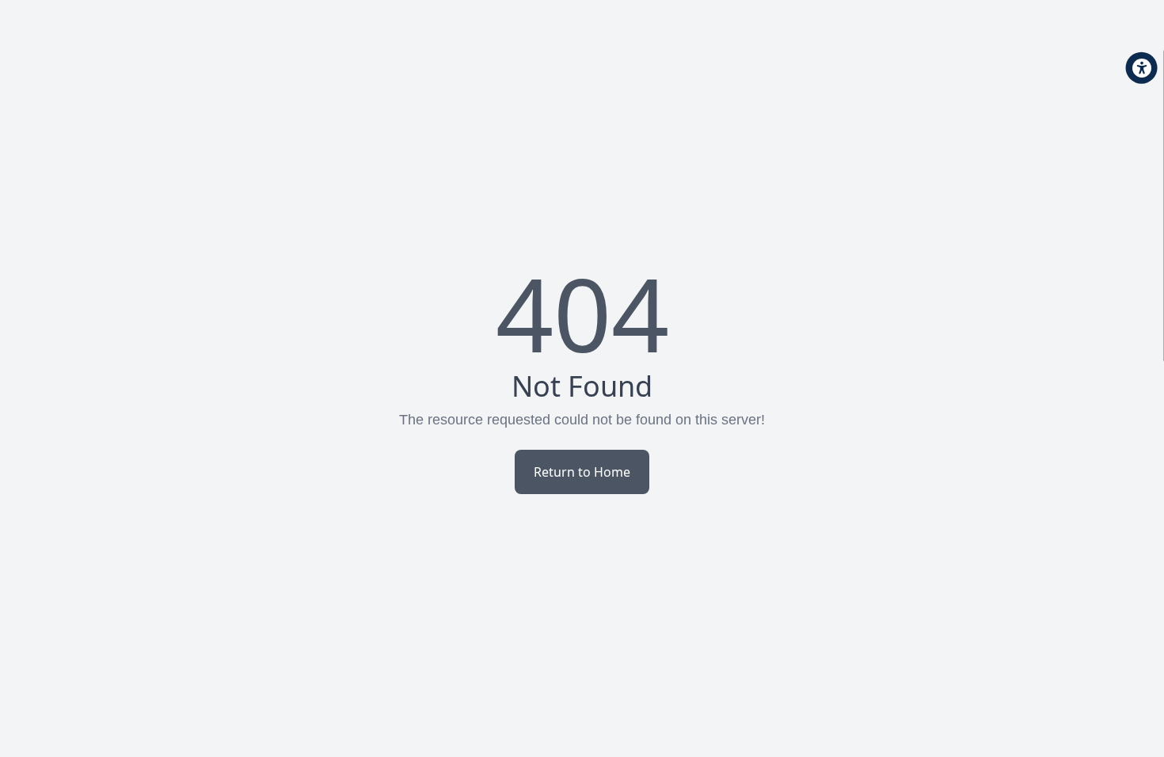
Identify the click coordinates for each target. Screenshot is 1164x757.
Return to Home (582, 472)
